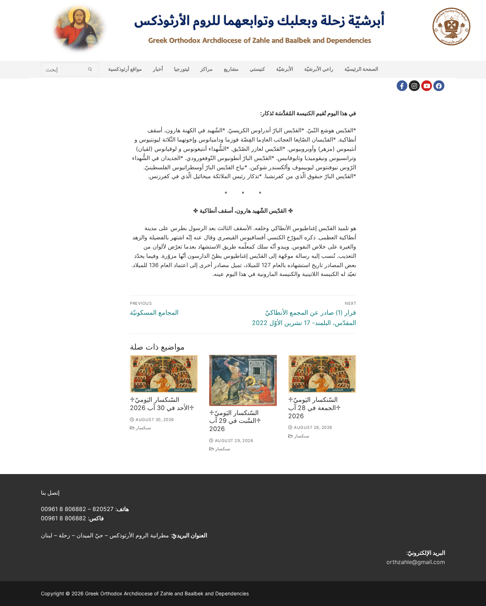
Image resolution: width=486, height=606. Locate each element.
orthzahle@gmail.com (415, 561)
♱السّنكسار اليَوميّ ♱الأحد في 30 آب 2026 (162, 403)
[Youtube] (426, 85)
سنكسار (143, 427)
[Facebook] (402, 85)
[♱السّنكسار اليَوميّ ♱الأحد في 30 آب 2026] (164, 374)
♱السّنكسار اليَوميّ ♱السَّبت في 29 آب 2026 (235, 421)
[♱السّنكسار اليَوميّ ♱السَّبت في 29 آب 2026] (243, 380)
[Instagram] (414, 85)
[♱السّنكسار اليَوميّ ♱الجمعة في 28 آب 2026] (322, 374)
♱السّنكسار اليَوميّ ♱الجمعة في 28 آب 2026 (314, 408)
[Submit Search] (90, 69)
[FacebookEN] (438, 85)
